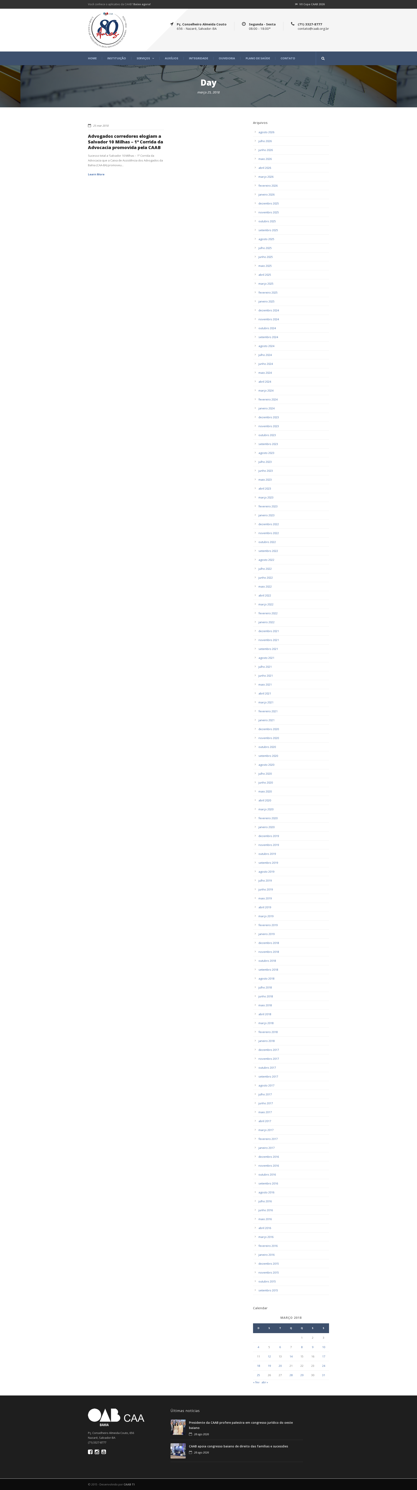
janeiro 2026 (266, 194)
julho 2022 (265, 569)
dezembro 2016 (268, 1157)
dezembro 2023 (268, 417)
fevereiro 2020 (268, 818)
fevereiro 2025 (268, 292)
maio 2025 (265, 266)
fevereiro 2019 (268, 925)
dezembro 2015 (268, 1264)
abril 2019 (264, 907)
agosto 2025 (266, 239)
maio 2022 (265, 586)
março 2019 (265, 916)
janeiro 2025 (266, 301)
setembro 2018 (268, 970)
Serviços (143, 58)
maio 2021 (265, 684)
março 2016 (265, 1237)
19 (269, 1366)
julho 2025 (265, 248)
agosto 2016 (266, 1192)
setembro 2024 (268, 337)
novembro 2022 (268, 533)
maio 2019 (265, 898)
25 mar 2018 (101, 126)
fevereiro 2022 (268, 613)
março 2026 (265, 177)
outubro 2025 (267, 221)
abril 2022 (264, 595)
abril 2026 (264, 168)
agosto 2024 (266, 346)
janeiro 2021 (266, 720)
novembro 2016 (268, 1166)
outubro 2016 (267, 1174)
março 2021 (265, 702)
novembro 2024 (268, 319)
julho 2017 (265, 1094)
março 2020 (265, 809)
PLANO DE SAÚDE (258, 58)
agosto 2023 (266, 453)
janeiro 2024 (266, 408)
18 (258, 1366)
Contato (288, 58)
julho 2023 (265, 462)
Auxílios (171, 58)
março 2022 (265, 604)
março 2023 (265, 497)
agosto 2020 (266, 765)
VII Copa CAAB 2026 (312, 4)
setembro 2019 (268, 863)
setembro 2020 (268, 756)
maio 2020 (265, 791)
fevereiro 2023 (268, 506)
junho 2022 (265, 578)
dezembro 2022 (268, 524)
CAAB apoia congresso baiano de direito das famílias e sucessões (238, 1446)
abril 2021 (264, 693)
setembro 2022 (268, 551)
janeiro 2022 (266, 622)
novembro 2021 (268, 640)
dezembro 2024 (268, 310)
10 (323, 1347)
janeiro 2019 (266, 934)
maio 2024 (265, 373)
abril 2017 (264, 1121)
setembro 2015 (268, 1290)
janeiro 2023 (266, 515)
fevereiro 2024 (268, 399)
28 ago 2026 (201, 1434)
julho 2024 (265, 355)
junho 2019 (265, 889)
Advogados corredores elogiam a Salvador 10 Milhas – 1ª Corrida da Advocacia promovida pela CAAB (125, 141)
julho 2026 (265, 141)
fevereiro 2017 (268, 1139)
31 (323, 1375)
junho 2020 (265, 782)
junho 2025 (265, 257)
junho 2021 (265, 676)
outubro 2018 (267, 961)
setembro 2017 (268, 1076)
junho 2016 (265, 1210)
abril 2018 (264, 1014)
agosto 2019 (266, 872)
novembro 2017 (268, 1059)
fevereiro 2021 (268, 711)
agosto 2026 (266, 132)
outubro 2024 (267, 328)
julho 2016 (265, 1201)
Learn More (96, 174)
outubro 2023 (267, 435)
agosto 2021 (266, 658)
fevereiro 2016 (268, 1246)
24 (323, 1366)
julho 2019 (265, 880)
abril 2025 (264, 275)
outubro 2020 (267, 747)
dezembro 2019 (268, 836)
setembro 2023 (268, 444)
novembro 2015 (268, 1272)
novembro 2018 (268, 952)
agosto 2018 (266, 978)
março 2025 (265, 284)
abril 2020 (264, 800)
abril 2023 (264, 488)
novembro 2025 (268, 212)
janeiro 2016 (266, 1255)
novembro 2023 (268, 426)
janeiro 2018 (266, 1041)
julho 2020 (265, 774)
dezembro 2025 (268, 203)
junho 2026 (265, 150)
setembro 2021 (268, 649)
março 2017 (265, 1130)
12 (269, 1356)
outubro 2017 (267, 1068)
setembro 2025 (268, 230)
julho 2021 (265, 667)
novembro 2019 (268, 845)
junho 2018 (265, 996)
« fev (256, 1382)
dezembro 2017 (268, 1050)
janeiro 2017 (266, 1148)
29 (301, 1375)
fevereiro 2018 (268, 1032)
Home (92, 58)
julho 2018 (265, 987)
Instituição (116, 58)
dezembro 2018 (268, 943)
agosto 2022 (266, 560)
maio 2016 (265, 1219)
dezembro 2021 (268, 631)
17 (323, 1356)
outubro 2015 (267, 1281)
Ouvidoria (227, 58)
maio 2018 (265, 1005)
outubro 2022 (267, 542)
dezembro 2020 (268, 729)
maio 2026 (265, 159)
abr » (264, 1382)
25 (258, 1375)
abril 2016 (264, 1228)
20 (280, 1366)
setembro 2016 (268, 1183)
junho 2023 (265, 471)
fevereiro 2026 (268, 186)
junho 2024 (265, 364)
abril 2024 (264, 382)
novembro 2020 (268, 738)
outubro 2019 (267, 854)
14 (291, 1356)
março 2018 (265, 1023)
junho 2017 (265, 1103)
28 (291, 1375)
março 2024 (265, 390)
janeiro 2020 (266, 827)
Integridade (198, 58)
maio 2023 (265, 480)
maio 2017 (265, 1112)
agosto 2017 (266, 1085)
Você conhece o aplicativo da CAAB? (119, 4)
